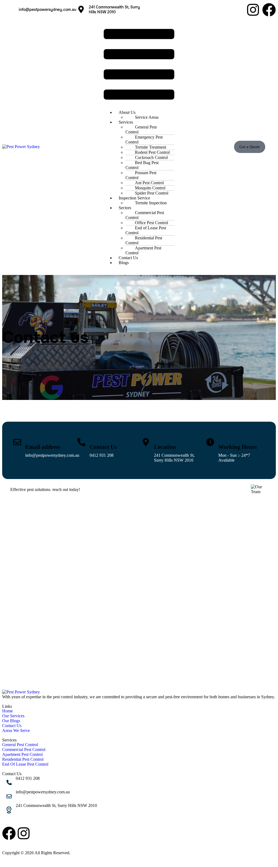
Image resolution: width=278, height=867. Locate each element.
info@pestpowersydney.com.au (47, 9)
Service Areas (147, 117)
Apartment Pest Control (143, 250)
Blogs (124, 262)
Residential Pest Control (143, 240)
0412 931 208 (101, 455)
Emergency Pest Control (144, 139)
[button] (139, 65)
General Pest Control (141, 129)
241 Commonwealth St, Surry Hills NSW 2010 (56, 805)
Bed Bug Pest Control (142, 165)
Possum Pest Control (140, 175)
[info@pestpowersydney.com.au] (8, 9)
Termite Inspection (151, 203)
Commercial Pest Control (144, 215)
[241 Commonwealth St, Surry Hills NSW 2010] (9, 810)
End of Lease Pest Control (145, 230)
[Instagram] (253, 10)
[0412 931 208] (9, 783)
